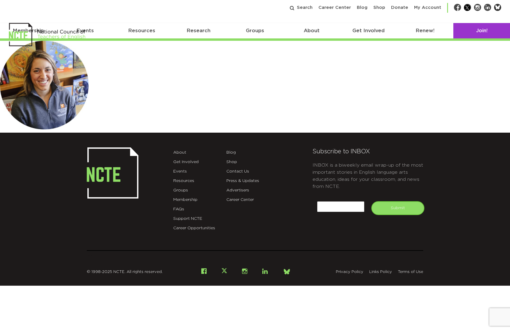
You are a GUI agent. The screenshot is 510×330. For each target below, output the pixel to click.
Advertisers (237, 190)
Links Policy (380, 272)
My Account (427, 7)
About (312, 30)
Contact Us (237, 171)
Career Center (334, 7)
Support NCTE (187, 219)
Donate (399, 7)
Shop (379, 7)
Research (198, 30)
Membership (185, 200)
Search (305, 7)
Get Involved (368, 30)
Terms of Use (410, 272)
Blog (362, 7)
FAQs (178, 209)
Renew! (425, 30)
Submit (398, 208)
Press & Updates (242, 181)
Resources (141, 30)
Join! (482, 30)
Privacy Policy (349, 272)
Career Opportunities (194, 228)
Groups (255, 30)
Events (180, 171)
